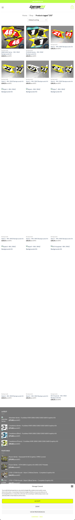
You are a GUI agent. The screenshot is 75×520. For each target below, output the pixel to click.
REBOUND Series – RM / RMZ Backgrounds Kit (10, 53)
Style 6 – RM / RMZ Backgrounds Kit (37, 238)
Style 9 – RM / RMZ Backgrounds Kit (37, 396)
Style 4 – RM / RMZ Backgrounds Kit (62, 81)
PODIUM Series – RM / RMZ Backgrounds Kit (34, 53)
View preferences (37, 512)
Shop (31, 15)
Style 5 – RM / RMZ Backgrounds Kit (12, 238)
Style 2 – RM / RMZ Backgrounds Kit (12, 81)
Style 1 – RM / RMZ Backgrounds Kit (62, 46)
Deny (37, 506)
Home (24, 15)
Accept (37, 501)
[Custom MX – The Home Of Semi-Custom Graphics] (37, 7)
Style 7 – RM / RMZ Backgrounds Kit (62, 238)
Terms (41, 516)
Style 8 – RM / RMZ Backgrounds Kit (12, 396)
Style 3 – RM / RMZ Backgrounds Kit (37, 81)
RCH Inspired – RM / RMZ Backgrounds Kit (59, 397)
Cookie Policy (35, 516)
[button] (72, 486)
